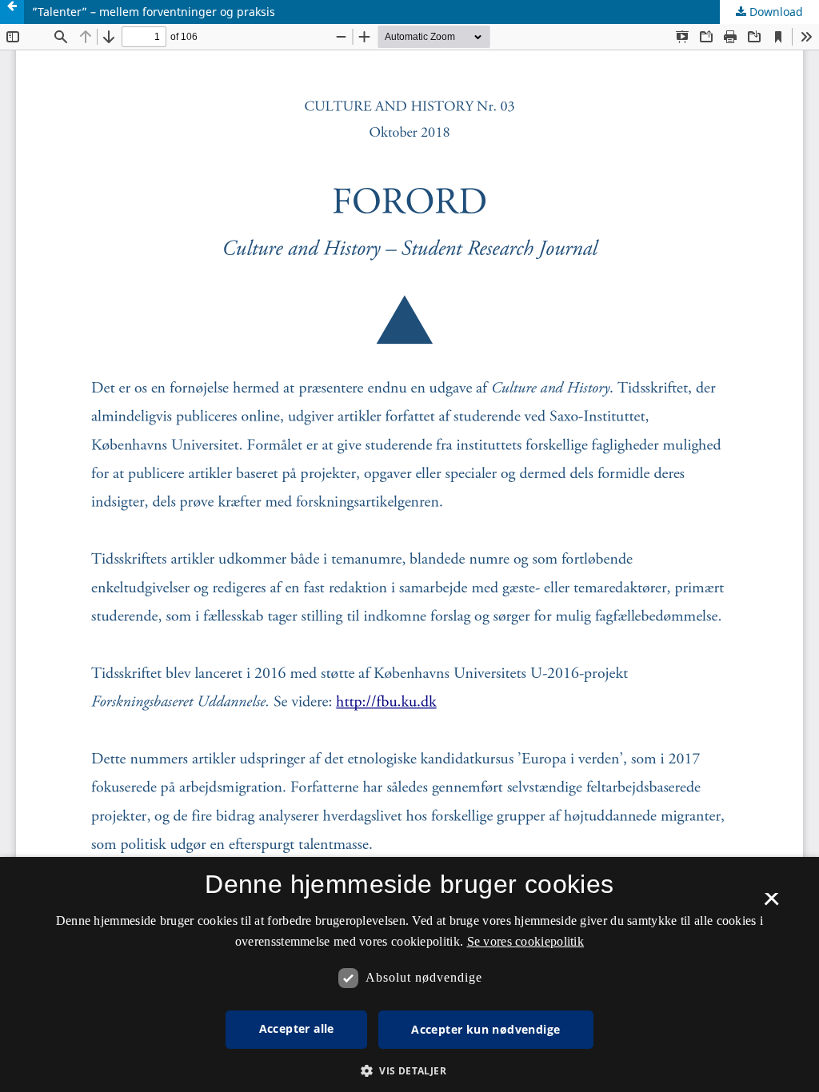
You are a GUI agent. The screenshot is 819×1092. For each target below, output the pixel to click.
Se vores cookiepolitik (526, 941)
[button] (409, 1071)
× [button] (771, 904)
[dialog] (409, 974)
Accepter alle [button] (296, 1028)
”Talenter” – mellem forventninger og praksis (153, 11)
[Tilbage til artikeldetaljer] (12, 12)
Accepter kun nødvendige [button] (485, 1029)
